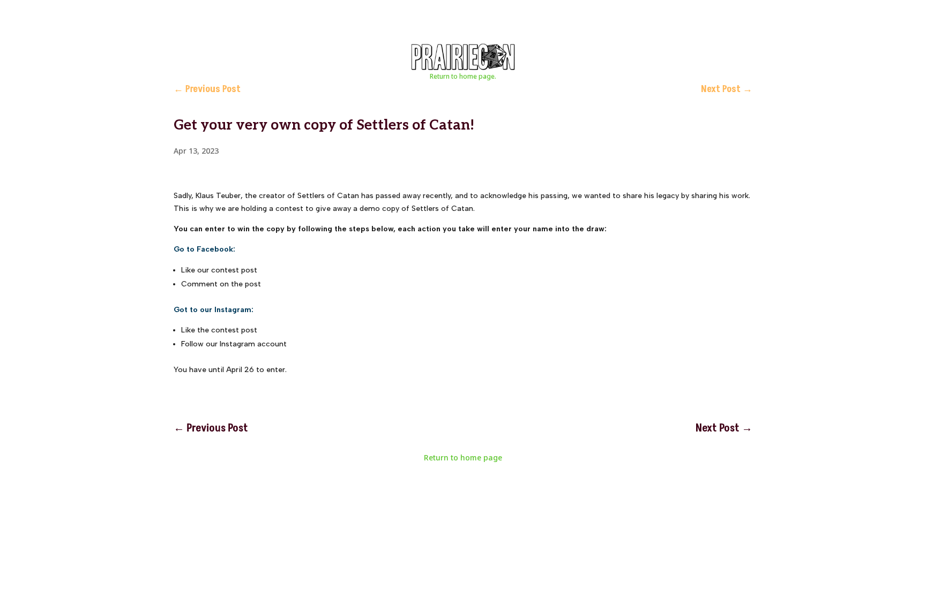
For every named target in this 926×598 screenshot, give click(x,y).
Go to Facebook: (204, 249)
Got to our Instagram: (213, 309)
